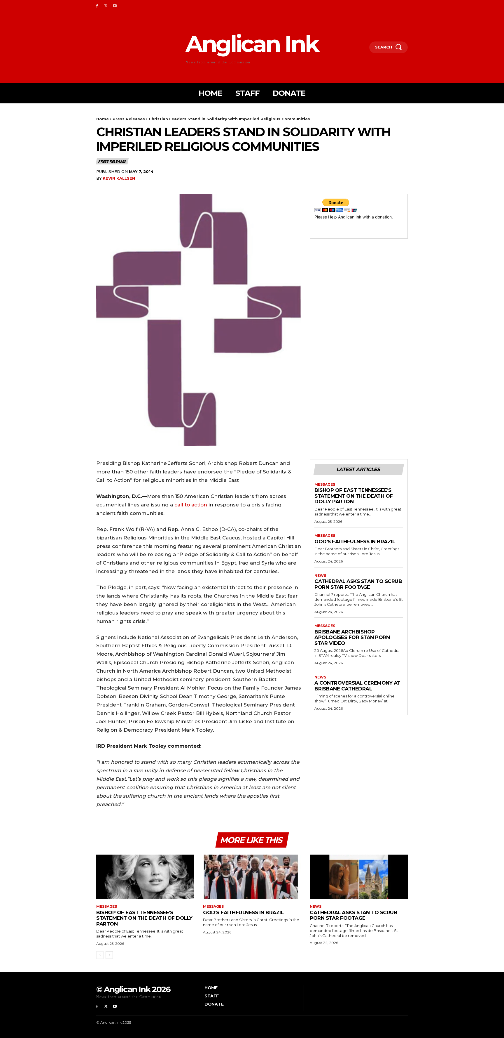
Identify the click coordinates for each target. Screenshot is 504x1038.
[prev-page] (100, 955)
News (320, 576)
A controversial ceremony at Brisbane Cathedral (357, 686)
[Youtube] (115, 6)
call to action (190, 505)
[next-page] (109, 955)
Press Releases (129, 119)
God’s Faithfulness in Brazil (354, 541)
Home (102, 119)
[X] (106, 6)
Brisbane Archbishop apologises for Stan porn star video (352, 637)
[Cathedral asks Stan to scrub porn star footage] (359, 877)
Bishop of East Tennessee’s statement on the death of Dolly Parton (353, 495)
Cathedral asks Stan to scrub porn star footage (358, 584)
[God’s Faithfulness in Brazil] (252, 877)
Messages (324, 484)
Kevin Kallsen (119, 178)
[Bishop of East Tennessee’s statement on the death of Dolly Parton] (145, 877)
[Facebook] (97, 6)
